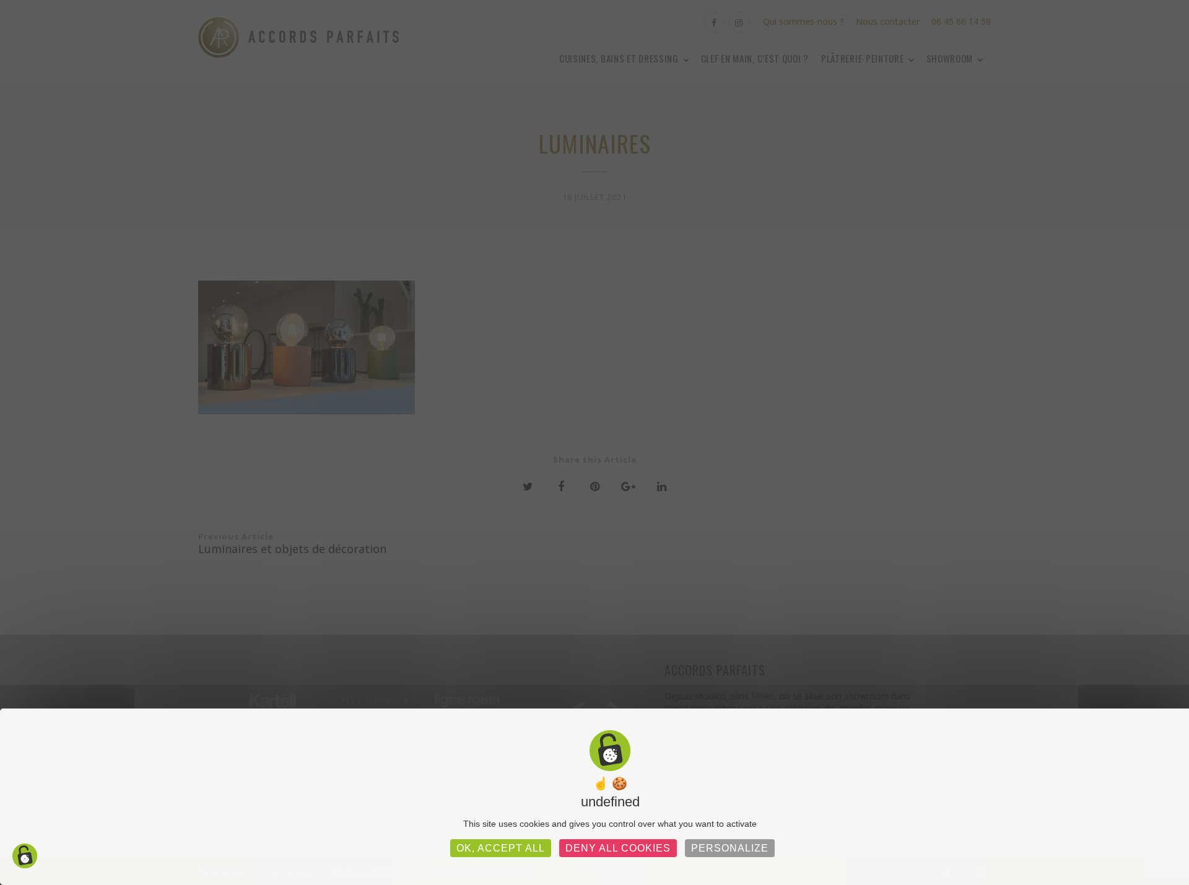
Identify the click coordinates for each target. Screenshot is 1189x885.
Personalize (730, 848)
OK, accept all (500, 848)
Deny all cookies (618, 848)
